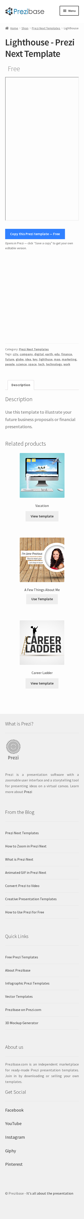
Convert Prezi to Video (22, 885)
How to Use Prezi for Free (24, 912)
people (10, 364)
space (32, 364)
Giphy (10, 1150)
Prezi (28, 791)
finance (66, 354)
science (21, 364)
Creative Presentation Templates (31, 899)
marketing (69, 359)
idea (28, 359)
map (57, 359)
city (15, 354)
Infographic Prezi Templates (27, 983)
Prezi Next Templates (46, 28)
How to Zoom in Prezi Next (26, 846)
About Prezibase (17, 970)
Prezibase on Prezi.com (23, 1009)
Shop (25, 28)
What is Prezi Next (19, 859)
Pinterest (14, 1164)
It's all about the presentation (49, 1193)
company (26, 354)
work (66, 364)
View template (42, 516)
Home (14, 28)
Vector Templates (19, 996)
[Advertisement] (42, 297)
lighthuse (45, 359)
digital (39, 354)
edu (57, 354)
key (35, 359)
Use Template (42, 599)
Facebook (14, 1110)
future (9, 359)
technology (54, 364)
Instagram (15, 1137)
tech (41, 364)
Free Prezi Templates (21, 957)
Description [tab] (20, 385)
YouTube (13, 1123)
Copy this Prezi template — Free (35, 234)
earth (49, 354)
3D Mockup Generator (21, 1023)
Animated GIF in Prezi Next (25, 872)
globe (20, 359)
